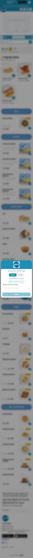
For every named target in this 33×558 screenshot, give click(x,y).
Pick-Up (20, 275)
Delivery (13, 275)
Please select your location (10, 284)
